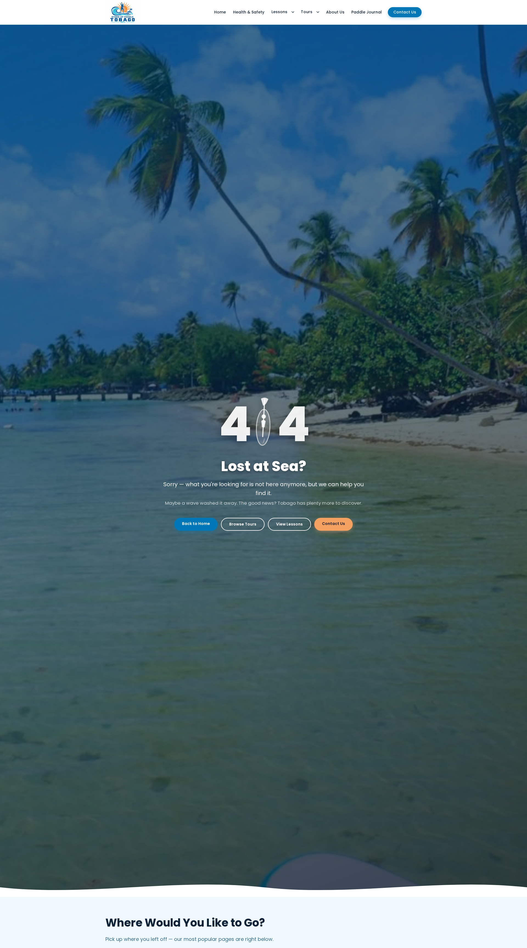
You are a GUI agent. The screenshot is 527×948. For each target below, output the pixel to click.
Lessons (279, 12)
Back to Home (196, 523)
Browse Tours (242, 524)
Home (220, 12)
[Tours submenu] (317, 12)
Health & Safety (248, 12)
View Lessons (289, 524)
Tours (306, 12)
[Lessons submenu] (292, 12)
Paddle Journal (366, 12)
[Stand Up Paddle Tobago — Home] (122, 12)
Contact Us (404, 12)
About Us (335, 12)
